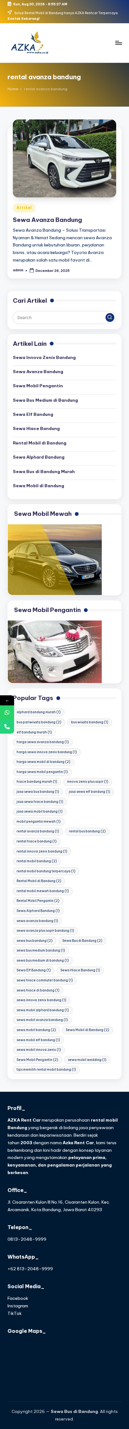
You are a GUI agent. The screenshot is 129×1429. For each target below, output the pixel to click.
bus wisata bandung (89, 722)
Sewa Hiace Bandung (36, 428)
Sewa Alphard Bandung (38, 457)
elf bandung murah (34, 732)
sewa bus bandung (35, 941)
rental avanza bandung (38, 831)
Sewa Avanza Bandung (47, 219)
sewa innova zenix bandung (41, 1000)
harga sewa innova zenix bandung (47, 752)
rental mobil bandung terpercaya (46, 871)
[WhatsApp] (7, 712)
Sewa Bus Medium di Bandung (45, 400)
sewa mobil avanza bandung (42, 1020)
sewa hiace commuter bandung (45, 980)
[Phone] (7, 727)
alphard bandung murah (39, 712)
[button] (110, 317)
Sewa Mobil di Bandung (38, 485)
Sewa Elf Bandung (33, 414)
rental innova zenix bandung (42, 851)
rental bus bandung (87, 831)
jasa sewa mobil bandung (40, 811)
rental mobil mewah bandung (43, 891)
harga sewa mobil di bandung (43, 762)
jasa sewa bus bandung (38, 792)
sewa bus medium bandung (41, 950)
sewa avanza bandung (37, 921)
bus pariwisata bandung (39, 722)
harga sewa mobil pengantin (42, 772)
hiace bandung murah (37, 782)
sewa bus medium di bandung (43, 960)
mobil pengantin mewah (39, 821)
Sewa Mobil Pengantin (38, 386)
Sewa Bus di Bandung (82, 941)
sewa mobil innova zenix (39, 1050)
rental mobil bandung (37, 861)
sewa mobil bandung (36, 1030)
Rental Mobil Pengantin (38, 901)
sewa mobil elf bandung (38, 1040)
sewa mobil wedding (87, 1060)
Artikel (24, 207)
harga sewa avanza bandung (43, 742)
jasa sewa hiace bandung (40, 802)
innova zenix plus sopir (87, 782)
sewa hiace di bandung (38, 990)
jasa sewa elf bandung (89, 792)
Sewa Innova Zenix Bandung (44, 357)
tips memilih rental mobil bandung (46, 1070)
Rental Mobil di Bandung (39, 443)
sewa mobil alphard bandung (43, 1010)
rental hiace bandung (37, 841)
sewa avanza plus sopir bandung (45, 931)
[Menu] (118, 43)
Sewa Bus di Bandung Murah (44, 471)
